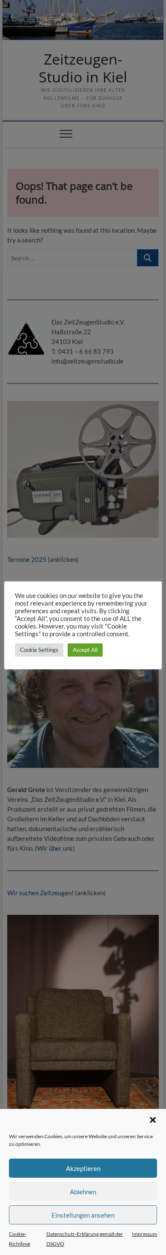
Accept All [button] (85, 649)
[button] (153, 1120)
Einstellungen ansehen (83, 1215)
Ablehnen (83, 1192)
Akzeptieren (83, 1168)
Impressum (144, 1234)
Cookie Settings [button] (39, 649)
